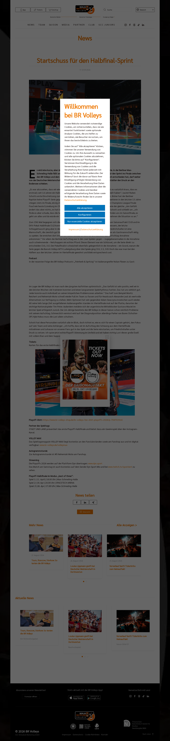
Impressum (74, 229)
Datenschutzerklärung (75, 199)
